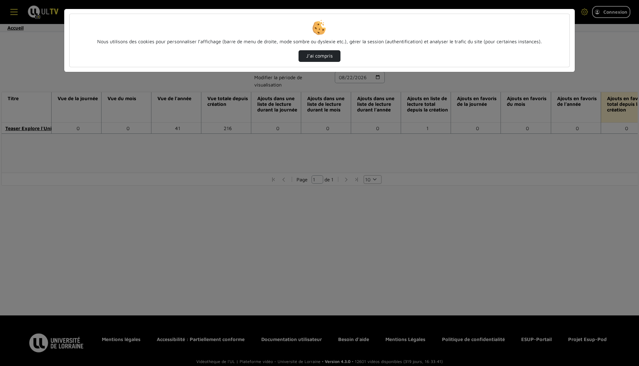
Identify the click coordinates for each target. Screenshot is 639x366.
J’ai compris (319, 56)
